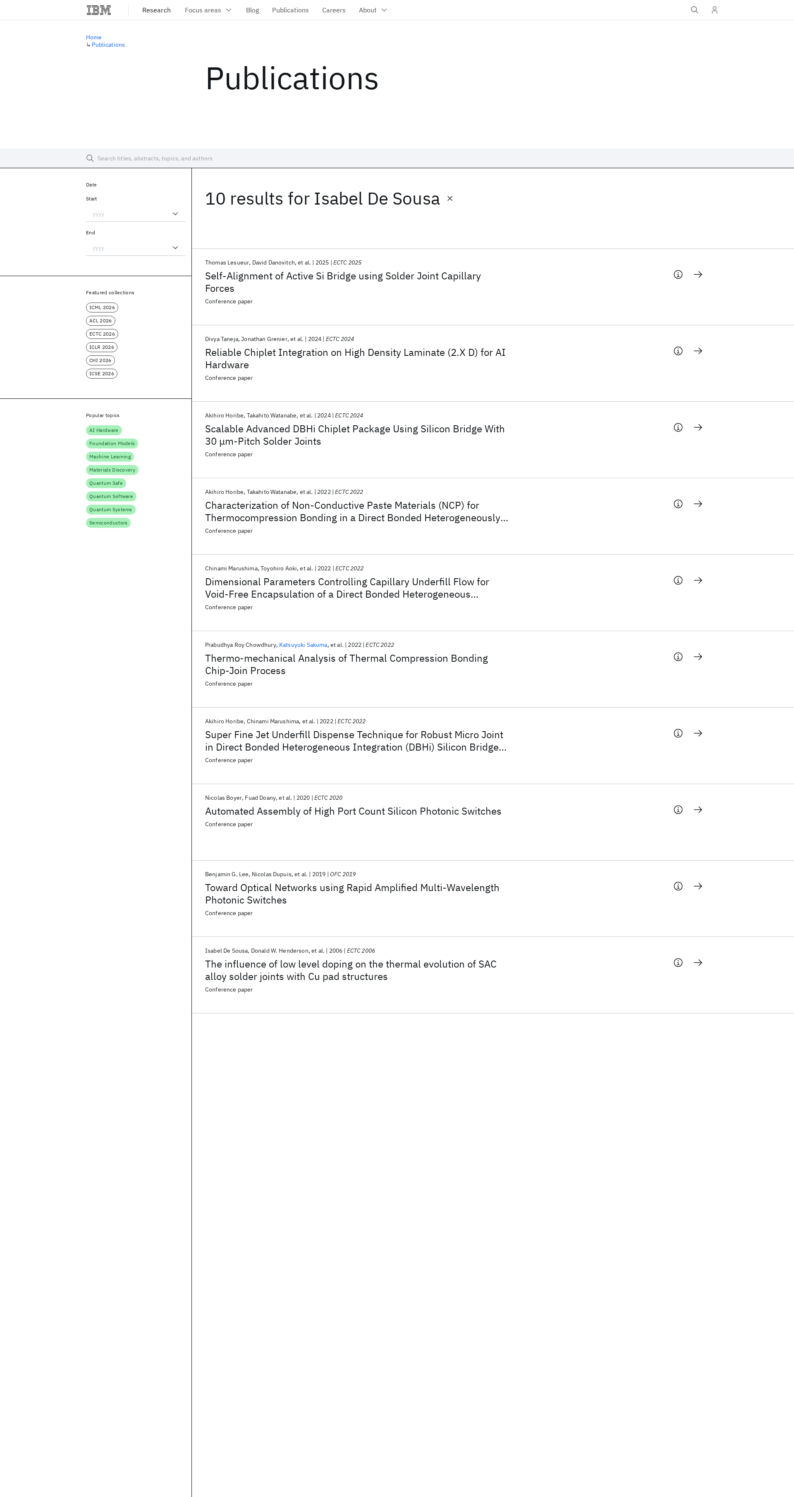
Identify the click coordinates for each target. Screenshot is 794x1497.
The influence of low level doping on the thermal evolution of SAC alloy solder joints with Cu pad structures (351, 970)
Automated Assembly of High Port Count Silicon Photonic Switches (353, 811)
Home (94, 37)
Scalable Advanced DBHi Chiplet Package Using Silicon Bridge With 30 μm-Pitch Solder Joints (355, 434)
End (90, 232)
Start (91, 198)
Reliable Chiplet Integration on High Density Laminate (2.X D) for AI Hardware (355, 358)
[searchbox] (397, 158)
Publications (108, 44)
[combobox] (135, 213)
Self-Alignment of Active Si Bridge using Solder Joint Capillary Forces (343, 281)
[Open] (175, 214)
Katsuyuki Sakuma (303, 644)
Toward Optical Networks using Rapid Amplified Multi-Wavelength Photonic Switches (352, 893)
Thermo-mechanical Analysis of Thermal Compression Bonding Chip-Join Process (346, 664)
